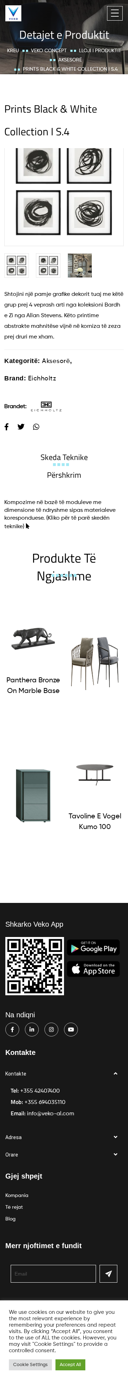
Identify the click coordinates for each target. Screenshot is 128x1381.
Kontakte (15, 1074)
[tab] (64, 457)
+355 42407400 (40, 1091)
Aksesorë (70, 60)
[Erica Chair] (95, 660)
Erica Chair (95, 722)
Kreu (13, 50)
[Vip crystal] (33, 796)
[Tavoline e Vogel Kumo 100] (95, 775)
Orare (11, 1155)
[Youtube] (71, 1029)
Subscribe (108, 1274)
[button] (64, 1074)
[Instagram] (51, 1029)
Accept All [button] (70, 1365)
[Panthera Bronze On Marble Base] (33, 639)
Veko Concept (49, 50)
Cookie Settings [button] (30, 1365)
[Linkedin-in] (32, 1029)
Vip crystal (33, 858)
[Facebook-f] (12, 1029)
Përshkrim (64, 475)
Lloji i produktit (100, 50)
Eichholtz (42, 378)
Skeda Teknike (64, 457)
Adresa (13, 1137)
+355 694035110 (45, 1102)
